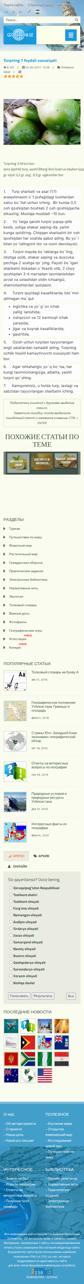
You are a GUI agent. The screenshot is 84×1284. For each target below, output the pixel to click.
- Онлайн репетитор (61, 1178)
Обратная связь (40, 4)
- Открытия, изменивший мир (59, 1131)
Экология (16, 596)
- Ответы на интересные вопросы (20, 1192)
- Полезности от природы (16, 1203)
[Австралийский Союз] (11, 1075)
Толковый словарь (23, 604)
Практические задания (26, 570)
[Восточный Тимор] (28, 1042)
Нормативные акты (23, 588)
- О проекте (13, 1129)
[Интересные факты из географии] (44, 1042)
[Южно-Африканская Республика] (28, 1059)
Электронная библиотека (28, 579)
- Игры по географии (19, 1184)
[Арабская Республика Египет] (61, 1059)
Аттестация (20, 638)
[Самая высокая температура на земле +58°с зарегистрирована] (11, 1042)
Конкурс (18, 647)
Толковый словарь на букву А (55, 672)
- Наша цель (14, 1134)
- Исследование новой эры (58, 1143)
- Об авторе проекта (20, 1123)
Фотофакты (18, 621)
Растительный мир (23, 554)
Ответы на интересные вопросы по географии (50, 765)
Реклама (64, 4)
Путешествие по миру (25, 537)
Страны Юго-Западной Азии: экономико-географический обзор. (54, 736)
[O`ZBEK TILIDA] (37, 11)
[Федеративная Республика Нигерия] (44, 1059)
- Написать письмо (19, 1140)
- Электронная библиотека (57, 1203)
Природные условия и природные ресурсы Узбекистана (49, 797)
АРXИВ (43, 855)
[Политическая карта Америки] (28, 1075)
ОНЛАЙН (19, 866)
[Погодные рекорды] (61, 1026)
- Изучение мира (59, 1123)
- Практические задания (58, 1192)
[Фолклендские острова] (61, 1042)
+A (5, 11)
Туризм (14, 528)
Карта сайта (13, 4)
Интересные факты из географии (49, 826)
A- (21, 11)
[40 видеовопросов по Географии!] (28, 1026)
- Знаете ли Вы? (16, 1178)
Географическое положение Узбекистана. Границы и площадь (54, 706)
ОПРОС (18, 855)
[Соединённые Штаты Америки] (44, 1075)
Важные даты (19, 613)
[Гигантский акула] (11, 1026)
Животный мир (20, 545)
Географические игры (25, 630)
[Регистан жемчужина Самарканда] (44, 1026)
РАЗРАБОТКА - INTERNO (42, 1277)
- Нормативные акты (62, 1184)
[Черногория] (11, 1059)
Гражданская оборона (26, 562)
